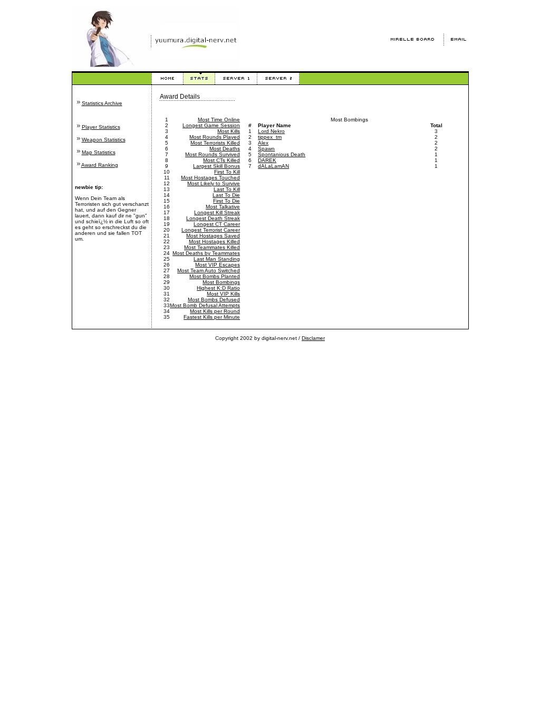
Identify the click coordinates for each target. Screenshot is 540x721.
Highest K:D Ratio (218, 288)
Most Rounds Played (214, 137)
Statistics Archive (102, 103)
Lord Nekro (271, 131)
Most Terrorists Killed (215, 143)
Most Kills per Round (215, 311)
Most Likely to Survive (213, 183)
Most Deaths (224, 148)
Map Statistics (98, 152)
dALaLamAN (273, 166)
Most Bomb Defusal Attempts (205, 305)
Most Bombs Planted (214, 276)
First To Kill (227, 172)
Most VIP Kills (223, 294)
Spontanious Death (281, 154)
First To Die (226, 201)
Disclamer (313, 338)
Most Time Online (219, 119)
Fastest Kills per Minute (212, 317)
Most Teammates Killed (212, 247)
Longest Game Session (211, 125)
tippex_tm (270, 137)
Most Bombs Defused (214, 299)
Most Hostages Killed (214, 241)
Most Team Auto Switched (208, 270)
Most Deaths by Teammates (206, 253)
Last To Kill (227, 189)
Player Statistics (101, 127)
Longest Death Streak (213, 218)
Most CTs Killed (221, 160)
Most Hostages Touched (210, 178)
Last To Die (226, 195)
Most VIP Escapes (217, 265)
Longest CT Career (217, 224)
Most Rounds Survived (212, 154)
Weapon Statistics (104, 140)
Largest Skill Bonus (216, 166)
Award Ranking (99, 165)
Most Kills (228, 131)
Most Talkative (223, 207)
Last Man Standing (217, 259)
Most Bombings (221, 282)
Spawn (266, 148)
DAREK (267, 160)
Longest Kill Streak (217, 212)
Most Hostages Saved (213, 236)
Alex (263, 143)
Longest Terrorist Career (210, 230)
